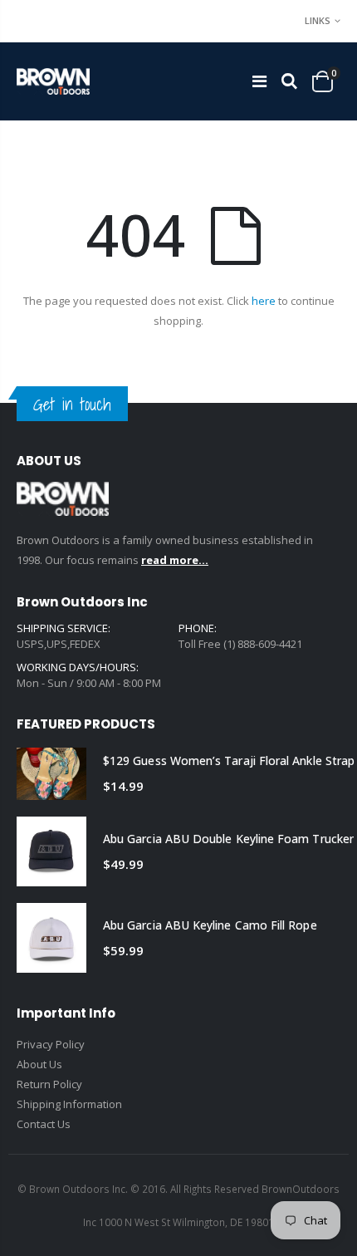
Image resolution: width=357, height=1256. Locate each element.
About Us (39, 1064)
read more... (174, 559)
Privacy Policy (51, 1044)
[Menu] (259, 81)
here (264, 300)
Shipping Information (69, 1104)
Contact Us (44, 1123)
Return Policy (49, 1084)
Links (317, 20)
